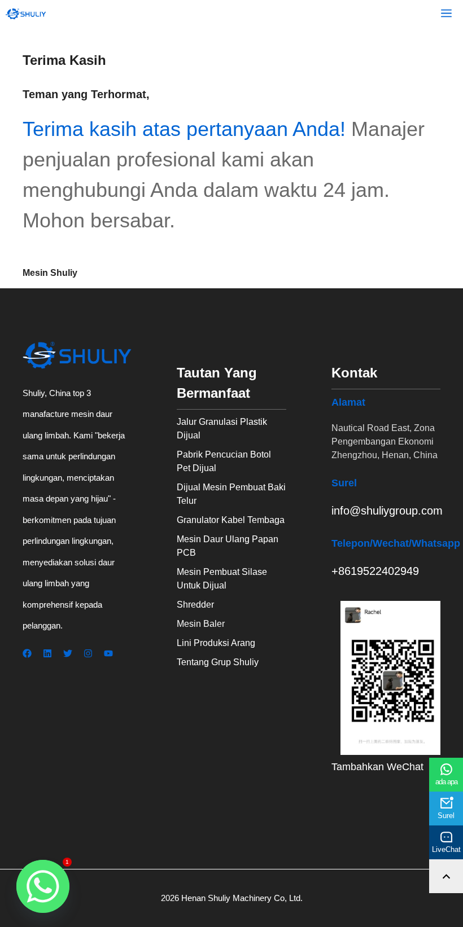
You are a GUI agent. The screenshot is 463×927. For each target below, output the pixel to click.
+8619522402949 (375, 571)
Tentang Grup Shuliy (218, 662)
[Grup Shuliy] (26, 14)
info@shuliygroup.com (387, 510)
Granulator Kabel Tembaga (231, 520)
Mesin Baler (201, 624)
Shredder (195, 604)
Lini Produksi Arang (216, 643)
